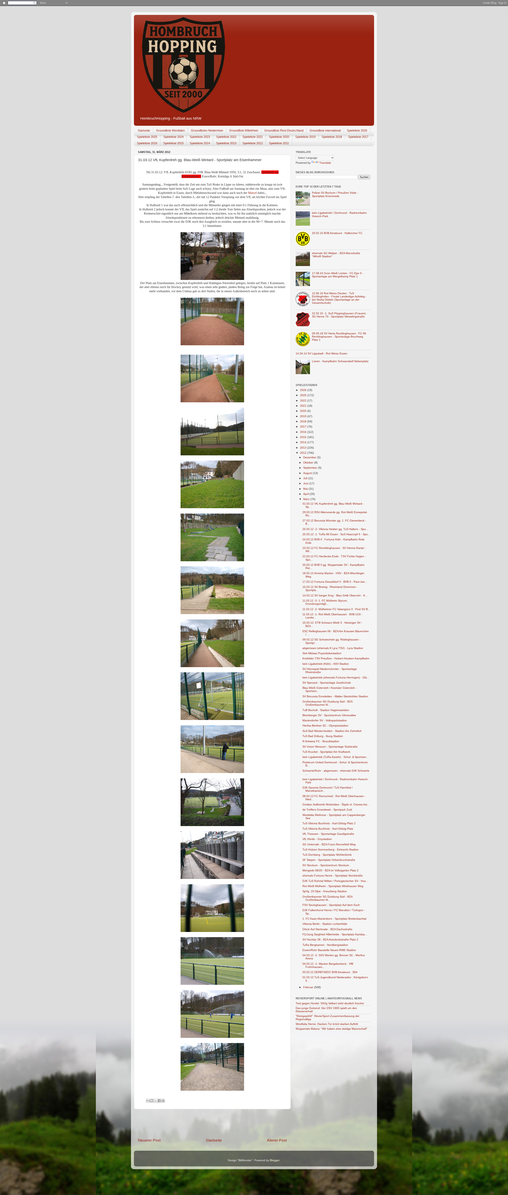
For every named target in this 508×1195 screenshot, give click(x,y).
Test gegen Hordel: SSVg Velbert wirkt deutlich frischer (330, 1003)
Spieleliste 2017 (358, 136)
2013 (303, 447)
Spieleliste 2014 (200, 143)
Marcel (253, 192)
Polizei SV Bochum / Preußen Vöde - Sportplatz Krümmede (335, 194)
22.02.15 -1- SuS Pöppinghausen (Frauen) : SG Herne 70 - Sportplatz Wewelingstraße (339, 315)
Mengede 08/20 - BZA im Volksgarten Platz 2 (330, 870)
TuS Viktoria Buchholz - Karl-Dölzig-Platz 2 (329, 823)
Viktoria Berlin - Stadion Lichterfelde (324, 923)
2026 (303, 390)
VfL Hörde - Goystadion (317, 839)
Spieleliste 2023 (200, 136)
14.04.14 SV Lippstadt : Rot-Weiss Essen (321, 353)
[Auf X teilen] (156, 1101)
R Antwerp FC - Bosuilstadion (320, 741)
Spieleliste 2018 (332, 136)
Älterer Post (277, 1140)
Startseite (144, 130)
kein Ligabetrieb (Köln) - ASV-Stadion (325, 663)
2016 (303, 432)
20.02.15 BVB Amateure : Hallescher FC (337, 233)
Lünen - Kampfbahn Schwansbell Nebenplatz (340, 361)
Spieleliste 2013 (226, 143)
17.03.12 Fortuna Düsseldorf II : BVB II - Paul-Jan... (334, 581)
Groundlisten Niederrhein (207, 130)
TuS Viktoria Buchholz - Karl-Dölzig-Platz (327, 828)
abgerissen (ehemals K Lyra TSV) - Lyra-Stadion (332, 648)
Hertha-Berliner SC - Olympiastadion (325, 725)
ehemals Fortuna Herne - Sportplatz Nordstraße (332, 875)
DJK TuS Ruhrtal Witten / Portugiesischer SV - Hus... (335, 881)
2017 (303, 426)
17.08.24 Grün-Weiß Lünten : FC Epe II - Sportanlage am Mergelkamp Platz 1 (337, 275)
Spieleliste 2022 (226, 136)
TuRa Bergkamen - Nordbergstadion (325, 944)
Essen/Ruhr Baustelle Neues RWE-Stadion (329, 950)
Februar (308, 987)
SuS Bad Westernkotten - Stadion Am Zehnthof (331, 731)
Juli (305, 478)
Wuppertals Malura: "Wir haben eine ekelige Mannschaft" (331, 1028)
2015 (303, 437)
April (306, 494)
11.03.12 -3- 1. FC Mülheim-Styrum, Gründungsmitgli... (325, 602)
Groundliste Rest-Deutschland (283, 130)
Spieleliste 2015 (173, 143)
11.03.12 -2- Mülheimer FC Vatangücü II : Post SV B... (336, 609)
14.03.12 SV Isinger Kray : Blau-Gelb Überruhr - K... (335, 595)
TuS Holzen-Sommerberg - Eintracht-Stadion (330, 849)
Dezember (310, 457)
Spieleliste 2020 (279, 136)
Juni (306, 483)
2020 (303, 410)
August (308, 473)
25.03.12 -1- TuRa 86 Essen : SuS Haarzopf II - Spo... (336, 534)
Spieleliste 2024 (173, 136)
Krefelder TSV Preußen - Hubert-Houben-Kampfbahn (335, 658)
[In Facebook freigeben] (159, 1101)
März (306, 499)
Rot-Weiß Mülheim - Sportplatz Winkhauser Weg (332, 886)
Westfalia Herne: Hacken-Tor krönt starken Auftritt (327, 1024)
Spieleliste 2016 (147, 143)
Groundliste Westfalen (170, 130)
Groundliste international (325, 130)
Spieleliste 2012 (252, 143)
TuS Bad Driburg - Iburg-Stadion (322, 736)
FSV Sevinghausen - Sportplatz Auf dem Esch (331, 905)
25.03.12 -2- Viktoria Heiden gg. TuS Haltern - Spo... (335, 529)
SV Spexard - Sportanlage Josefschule (326, 682)
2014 (303, 442)
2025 (303, 395)
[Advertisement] (212, 1123)
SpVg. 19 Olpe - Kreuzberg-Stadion (324, 891)
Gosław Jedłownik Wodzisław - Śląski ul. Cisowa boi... (335, 804)
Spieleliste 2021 (252, 136)
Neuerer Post (149, 1140)
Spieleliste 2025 (147, 136)
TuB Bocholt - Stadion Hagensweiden (325, 710)
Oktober (308, 462)
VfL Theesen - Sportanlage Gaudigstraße (328, 833)
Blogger (274, 1160)
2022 (303, 400)
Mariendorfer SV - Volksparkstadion (324, 720)
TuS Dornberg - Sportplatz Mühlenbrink (327, 854)
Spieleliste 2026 (357, 130)
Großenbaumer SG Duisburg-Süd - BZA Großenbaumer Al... (327, 703)
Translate (325, 162)
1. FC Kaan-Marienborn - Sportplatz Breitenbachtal (334, 918)
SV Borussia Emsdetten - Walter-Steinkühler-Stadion (335, 696)
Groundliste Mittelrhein (243, 130)
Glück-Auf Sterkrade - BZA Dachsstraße (327, 929)
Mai (306, 488)
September (310, 467)
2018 (303, 421)
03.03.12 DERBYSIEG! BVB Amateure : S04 (329, 972)
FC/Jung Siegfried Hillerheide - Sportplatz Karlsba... (334, 934)
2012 (303, 452)
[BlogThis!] (152, 1101)
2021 (303, 405)
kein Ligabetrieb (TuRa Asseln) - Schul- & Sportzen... (335, 757)
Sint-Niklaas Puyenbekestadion (321, 653)
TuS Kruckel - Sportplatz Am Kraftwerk (326, 751)
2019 (303, 416)
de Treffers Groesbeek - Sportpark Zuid (327, 809)
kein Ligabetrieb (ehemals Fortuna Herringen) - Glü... (335, 677)
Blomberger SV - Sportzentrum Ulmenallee (329, 715)
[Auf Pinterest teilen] (163, 1101)
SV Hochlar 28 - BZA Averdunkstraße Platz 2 (330, 939)
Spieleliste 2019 (305, 136)
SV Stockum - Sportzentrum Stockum (325, 865)
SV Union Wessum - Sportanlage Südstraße (330, 746)
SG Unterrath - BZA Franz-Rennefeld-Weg (329, 844)
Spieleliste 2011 (279, 143)
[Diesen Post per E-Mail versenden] (148, 1101)
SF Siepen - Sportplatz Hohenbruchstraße (328, 859)
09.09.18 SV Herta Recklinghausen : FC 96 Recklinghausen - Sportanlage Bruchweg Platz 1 (339, 336)
